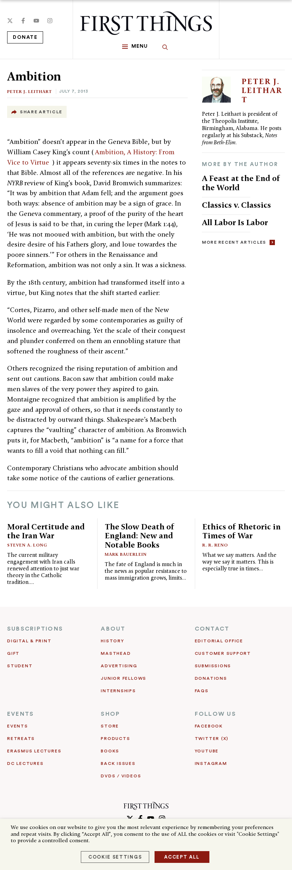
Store (110, 726)
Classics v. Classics (236, 205)
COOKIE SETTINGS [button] (115, 857)
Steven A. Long (27, 545)
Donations (211, 678)
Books (110, 751)
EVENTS (20, 714)
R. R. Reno (215, 545)
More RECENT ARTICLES (234, 242)
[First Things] (146, 23)
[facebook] (23, 21)
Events (17, 726)
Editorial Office (219, 641)
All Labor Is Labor (235, 222)
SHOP (110, 714)
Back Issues (118, 763)
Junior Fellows (123, 678)
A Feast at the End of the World (241, 182)
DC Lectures (25, 763)
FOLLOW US (215, 714)
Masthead (116, 653)
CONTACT (212, 629)
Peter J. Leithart (29, 91)
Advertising (119, 666)
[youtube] (36, 21)
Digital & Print (29, 641)
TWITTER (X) (212, 738)
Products (115, 738)
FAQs (202, 691)
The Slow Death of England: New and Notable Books (139, 535)
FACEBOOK (209, 726)
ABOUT (113, 629)
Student (19, 666)
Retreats (21, 738)
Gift (13, 653)
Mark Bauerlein (126, 554)
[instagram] (50, 21)
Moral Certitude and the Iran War (46, 531)
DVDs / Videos (121, 776)
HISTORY (112, 641)
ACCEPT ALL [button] (182, 857)
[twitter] (10, 21)
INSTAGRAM (211, 763)
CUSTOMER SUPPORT (223, 653)
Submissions (213, 666)
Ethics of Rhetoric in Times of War (241, 531)
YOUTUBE (207, 751)
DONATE (25, 37)
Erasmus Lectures (34, 751)
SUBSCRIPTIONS (35, 629)
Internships (118, 691)
